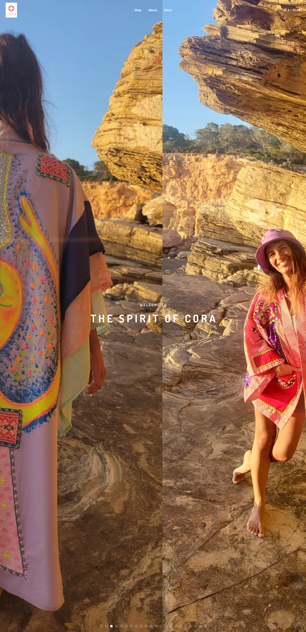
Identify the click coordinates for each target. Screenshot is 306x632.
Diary (168, 10)
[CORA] (11, 10)
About (152, 10)
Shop (137, 10)
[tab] (101, 626)
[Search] (275, 10)
